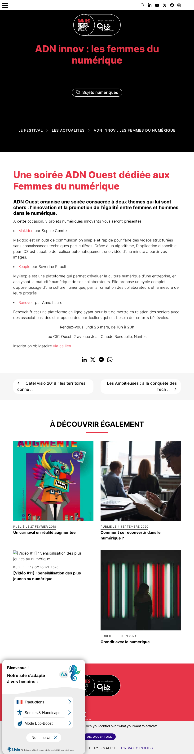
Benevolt (26, 302)
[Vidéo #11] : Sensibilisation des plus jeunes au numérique (47, 576)
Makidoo (25, 230)
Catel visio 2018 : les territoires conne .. (51, 386)
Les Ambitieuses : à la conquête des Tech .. (142, 386)
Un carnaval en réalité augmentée (44, 532)
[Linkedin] (149, 5)
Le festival (30, 130)
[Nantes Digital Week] (97, 25)
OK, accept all (99, 736)
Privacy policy (137, 748)
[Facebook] (172, 5)
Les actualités (68, 130)
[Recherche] (143, 5)
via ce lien (62, 346)
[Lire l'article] (53, 480)
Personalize (102, 748)
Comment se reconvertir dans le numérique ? (131, 535)
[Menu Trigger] (5, 5)
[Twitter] (165, 5)
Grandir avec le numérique (125, 641)
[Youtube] (157, 5)
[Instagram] (179, 5)
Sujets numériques (100, 92)
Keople (24, 266)
